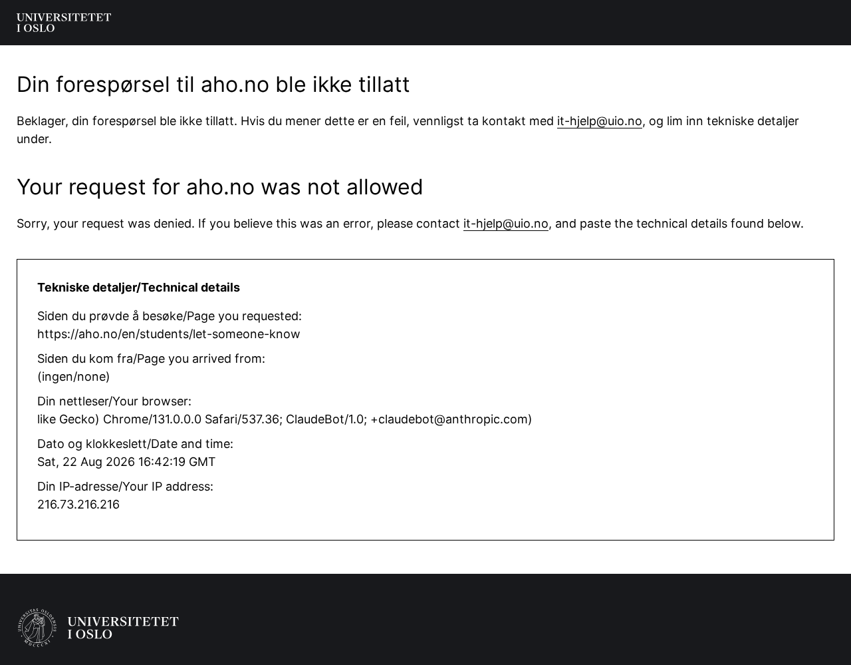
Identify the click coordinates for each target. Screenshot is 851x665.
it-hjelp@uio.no (599, 121)
